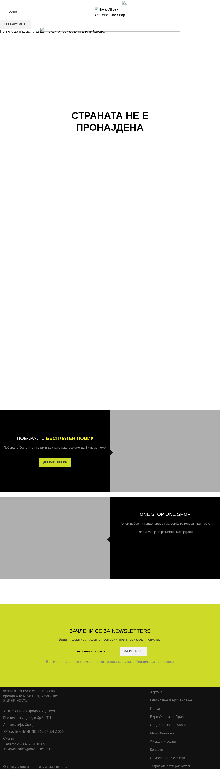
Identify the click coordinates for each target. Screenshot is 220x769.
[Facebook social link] (93, 3)
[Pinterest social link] (103, 3)
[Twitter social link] (98, 3)
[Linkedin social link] (107, 3)
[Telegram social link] (112, 3)
